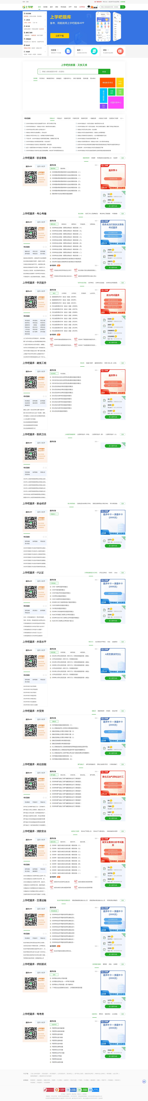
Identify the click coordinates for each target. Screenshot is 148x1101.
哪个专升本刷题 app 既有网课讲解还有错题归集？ (35, 341)
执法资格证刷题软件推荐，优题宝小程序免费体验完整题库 (35, 261)
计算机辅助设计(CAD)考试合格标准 (32, 635)
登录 (24, 1)
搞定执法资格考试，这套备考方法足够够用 (34, 258)
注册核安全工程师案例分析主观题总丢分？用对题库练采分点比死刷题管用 (35, 888)
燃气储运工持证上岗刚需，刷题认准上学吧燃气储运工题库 (35, 809)
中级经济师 (76, 118)
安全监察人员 (27, 41)
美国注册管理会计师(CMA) (100, 503)
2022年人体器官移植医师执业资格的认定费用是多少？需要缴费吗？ (35, 491)
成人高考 (115, 1073)
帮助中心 (79, 1094)
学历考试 (42, 78)
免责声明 (69, 1094)
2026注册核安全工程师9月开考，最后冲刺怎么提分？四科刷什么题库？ (35, 882)
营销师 (93, 158)
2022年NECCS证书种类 (29, 686)
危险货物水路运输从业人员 (97, 900)
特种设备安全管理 (112, 831)
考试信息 (35, 322)
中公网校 (59, 1080)
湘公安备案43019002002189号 (90, 1098)
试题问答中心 (67, 78)
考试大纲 (42, 320)
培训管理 (27, 403)
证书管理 (42, 403)
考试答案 (109, 1073)
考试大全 (105, 1)
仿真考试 (94, 1014)
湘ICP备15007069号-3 (77, 1098)
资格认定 (42, 472)
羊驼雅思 (110, 1080)
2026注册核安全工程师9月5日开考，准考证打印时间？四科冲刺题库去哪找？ (35, 878)
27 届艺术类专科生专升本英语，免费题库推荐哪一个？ (35, 344)
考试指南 (63, 7)
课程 (56, 7)
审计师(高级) (113, 503)
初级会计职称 (27, 48)
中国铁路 (114, 213)
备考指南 (27, 253)
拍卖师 (115, 158)
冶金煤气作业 (40, 41)
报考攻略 (42, 251)
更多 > (122, 118)
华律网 (53, 1080)
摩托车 (101, 1014)
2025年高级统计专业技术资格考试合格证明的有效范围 (35, 548)
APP (70, 7)
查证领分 (35, 610)
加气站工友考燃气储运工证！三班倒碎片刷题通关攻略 (35, 806)
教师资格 (26, 16)
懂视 (98, 1080)
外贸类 (34, 54)
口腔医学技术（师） (98, 434)
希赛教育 (32, 1080)
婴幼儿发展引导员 (102, 764)
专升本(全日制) (82, 282)
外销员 (108, 711)
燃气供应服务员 (90, 764)
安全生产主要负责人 (99, 831)
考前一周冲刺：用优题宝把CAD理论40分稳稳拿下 (35, 620)
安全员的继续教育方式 (29, 428)
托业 (109, 641)
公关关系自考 (61, 1073)
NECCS (91, 641)
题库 (51, 7)
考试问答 (35, 329)
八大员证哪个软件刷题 (29, 419)
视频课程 (39, 1080)
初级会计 (52, 118)
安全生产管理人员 (86, 831)
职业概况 (27, 400)
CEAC (110, 572)
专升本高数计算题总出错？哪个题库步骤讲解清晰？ (35, 350)
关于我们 (63, 1094)
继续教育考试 (50, 78)
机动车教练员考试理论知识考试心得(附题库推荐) (35, 942)
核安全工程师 (75, 831)
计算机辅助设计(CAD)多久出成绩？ (32, 629)
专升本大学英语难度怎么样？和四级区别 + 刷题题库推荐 (35, 347)
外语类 (30, 54)
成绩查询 (27, 325)
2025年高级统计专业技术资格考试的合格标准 (35, 566)
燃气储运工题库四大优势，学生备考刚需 (34, 815)
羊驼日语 (117, 1080)
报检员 (94, 711)
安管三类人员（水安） (110, 363)
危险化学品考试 (89, 1073)
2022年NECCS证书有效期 (30, 689)
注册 (27, 1)
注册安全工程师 (113, 118)
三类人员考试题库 (35, 1073)
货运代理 (114, 711)
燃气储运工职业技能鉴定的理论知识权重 (34, 822)
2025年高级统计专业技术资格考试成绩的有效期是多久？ (35, 560)
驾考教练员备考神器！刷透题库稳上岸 (33, 958)
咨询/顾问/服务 (96, 964)
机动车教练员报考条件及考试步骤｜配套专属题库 (35, 955)
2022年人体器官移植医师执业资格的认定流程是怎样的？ (35, 488)
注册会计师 (39, 48)
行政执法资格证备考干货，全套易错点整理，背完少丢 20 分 (35, 264)
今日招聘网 (47, 1082)
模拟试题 (27, 334)
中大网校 (86, 1080)
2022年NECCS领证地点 (29, 698)
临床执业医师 (27, 29)
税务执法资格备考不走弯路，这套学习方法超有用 (35, 267)
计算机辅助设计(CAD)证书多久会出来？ (34, 626)
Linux (115, 572)
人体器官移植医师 (70, 434)
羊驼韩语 (32, 1082)
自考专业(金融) (100, 282)
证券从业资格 (32, 16)
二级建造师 (33, 35)
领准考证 (27, 322)
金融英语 (114, 641)
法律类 (115, 964)
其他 (110, 964)
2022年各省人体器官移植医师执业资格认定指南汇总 (35, 494)
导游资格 (39, 16)
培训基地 (27, 474)
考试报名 (35, 320)
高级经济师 (84, 118)
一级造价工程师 (102, 118)
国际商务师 (86, 158)
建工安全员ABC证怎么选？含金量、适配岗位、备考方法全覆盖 (35, 412)
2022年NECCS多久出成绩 (30, 704)
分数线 (35, 325)
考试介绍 (35, 251)
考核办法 (42, 802)
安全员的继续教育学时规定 (30, 425)
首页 (39, 7)
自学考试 (91, 282)
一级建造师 (26, 35)
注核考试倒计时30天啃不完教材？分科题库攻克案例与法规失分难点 (35, 894)
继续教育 (27, 405)
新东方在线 (73, 1080)
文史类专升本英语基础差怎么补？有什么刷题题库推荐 (35, 357)
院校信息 (27, 327)
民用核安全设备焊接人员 (104, 158)
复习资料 (35, 331)
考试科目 (42, 322)
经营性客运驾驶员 (112, 900)
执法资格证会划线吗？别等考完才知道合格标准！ (35, 273)
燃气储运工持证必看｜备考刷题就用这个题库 (35, 812)
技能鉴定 (58, 78)
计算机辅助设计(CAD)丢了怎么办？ (32, 632)
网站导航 (74, 1094)
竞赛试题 (85, 78)
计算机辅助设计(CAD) (91, 572)
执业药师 (41, 29)
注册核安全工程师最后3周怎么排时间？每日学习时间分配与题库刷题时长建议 (35, 891)
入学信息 (27, 329)
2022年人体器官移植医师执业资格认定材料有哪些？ (35, 478)
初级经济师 (67, 118)
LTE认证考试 (103, 572)
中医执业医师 (35, 29)
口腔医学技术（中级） (83, 434)
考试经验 (27, 331)
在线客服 (122, 1)
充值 (75, 7)
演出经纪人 (70, 1073)
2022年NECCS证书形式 (29, 692)
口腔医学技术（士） (111, 434)
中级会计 (59, 118)
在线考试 (66, 1080)
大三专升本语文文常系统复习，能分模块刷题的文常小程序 (35, 338)
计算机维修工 (113, 764)
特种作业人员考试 (100, 1073)
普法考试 (92, 78)
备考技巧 (42, 329)
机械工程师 (89, 363)
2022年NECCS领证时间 (29, 695)
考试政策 (27, 320)
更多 (122, 158)
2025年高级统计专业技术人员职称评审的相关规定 (35, 554)
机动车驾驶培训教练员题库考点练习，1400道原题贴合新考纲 (35, 948)
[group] (74, 27)
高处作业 (34, 41)
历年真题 (42, 331)
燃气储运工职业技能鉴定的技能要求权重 (34, 819)
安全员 (82, 363)
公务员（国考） (28, 22)
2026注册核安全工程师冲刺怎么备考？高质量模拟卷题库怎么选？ (35, 875)
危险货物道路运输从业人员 (80, 900)
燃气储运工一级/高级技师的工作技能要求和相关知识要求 (35, 825)
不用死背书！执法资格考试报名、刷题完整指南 (35, 276)
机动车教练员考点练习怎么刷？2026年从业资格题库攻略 (35, 952)
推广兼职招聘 (98, 1)
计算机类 (39, 54)
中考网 (80, 1080)
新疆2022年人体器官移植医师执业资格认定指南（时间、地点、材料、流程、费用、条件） (35, 497)
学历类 (25, 54)
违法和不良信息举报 (114, 1)
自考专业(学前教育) (111, 282)
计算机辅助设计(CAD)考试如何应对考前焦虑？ (35, 623)
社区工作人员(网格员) (91, 213)
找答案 (45, 7)
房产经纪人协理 (79, 1073)
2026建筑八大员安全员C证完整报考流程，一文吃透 (35, 416)
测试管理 (35, 403)
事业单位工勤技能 (105, 213)
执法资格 (80, 213)
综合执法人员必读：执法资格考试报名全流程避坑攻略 (35, 270)
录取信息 (42, 327)
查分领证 (42, 253)
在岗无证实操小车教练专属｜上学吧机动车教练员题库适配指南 (35, 945)
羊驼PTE (103, 1080)
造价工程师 (40, 35)
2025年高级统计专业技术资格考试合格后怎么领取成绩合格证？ (35, 557)
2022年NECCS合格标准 (29, 701)
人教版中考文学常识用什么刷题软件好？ (34, 353)
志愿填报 (42, 325)
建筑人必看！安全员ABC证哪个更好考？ (34, 409)
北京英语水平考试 (100, 641)
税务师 (33, 48)
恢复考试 (107, 1014)
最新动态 (27, 251)
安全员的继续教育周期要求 (30, 422)
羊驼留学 (39, 1082)
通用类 (105, 964)
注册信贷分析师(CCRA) (84, 503)
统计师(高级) (71, 503)
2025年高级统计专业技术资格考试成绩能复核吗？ (35, 563)
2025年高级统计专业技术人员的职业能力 (34, 551)
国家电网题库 (34, 1076)
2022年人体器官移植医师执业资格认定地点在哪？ (35, 482)
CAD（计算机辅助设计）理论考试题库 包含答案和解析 (35, 617)
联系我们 (85, 1094)
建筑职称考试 (98, 363)
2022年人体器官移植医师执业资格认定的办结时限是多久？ (35, 485)
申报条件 (35, 802)
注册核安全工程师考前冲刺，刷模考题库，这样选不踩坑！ (35, 885)
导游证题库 (45, 1073)
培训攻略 (27, 472)
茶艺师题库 (53, 1073)
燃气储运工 (81, 764)
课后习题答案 (77, 78)
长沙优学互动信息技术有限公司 (53, 1098)
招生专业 (35, 327)
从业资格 (114, 1014)
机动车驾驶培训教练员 (63, 900)
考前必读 (35, 253)
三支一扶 (35, 22)
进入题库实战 (113, 206)
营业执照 (100, 1098)
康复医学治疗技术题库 (45, 1076)
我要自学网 (47, 1080)
